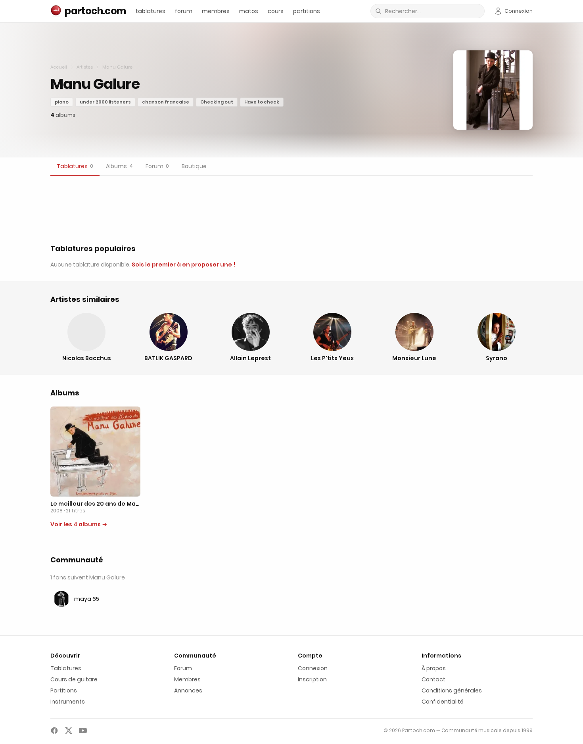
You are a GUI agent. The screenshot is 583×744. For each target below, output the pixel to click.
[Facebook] (54, 730)
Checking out (216, 102)
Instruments (67, 702)
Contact (433, 679)
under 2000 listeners (105, 102)
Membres (187, 679)
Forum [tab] (157, 166)
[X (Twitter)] (69, 730)
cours (276, 11)
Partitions (63, 690)
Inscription (312, 679)
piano (62, 102)
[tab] (75, 166)
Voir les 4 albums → (78, 524)
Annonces (188, 690)
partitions (306, 11)
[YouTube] (83, 730)
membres (216, 11)
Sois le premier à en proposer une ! (183, 264)
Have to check (261, 102)
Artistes (85, 67)
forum (183, 11)
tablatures (150, 11)
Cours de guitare (74, 679)
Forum (183, 668)
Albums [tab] (119, 166)
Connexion (313, 668)
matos (248, 11)
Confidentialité (443, 702)
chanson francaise (165, 102)
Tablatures (65, 668)
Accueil (58, 67)
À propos (434, 668)
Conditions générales (452, 690)
